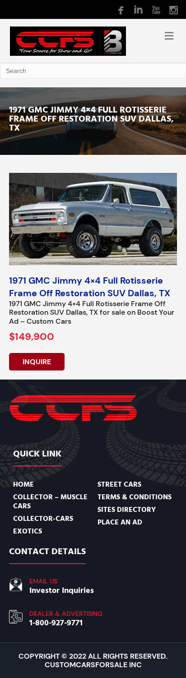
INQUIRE (37, 361)
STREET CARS (119, 484)
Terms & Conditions (135, 497)
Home (23, 484)
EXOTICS (27, 531)
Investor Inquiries (61, 590)
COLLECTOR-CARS (43, 519)
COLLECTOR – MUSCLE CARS (50, 501)
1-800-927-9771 (56, 622)
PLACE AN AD (120, 522)
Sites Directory (127, 510)
